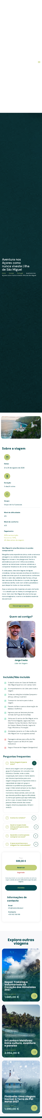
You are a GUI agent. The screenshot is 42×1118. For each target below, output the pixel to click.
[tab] (21, 763)
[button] (39, 62)
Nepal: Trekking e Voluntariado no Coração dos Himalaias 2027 (20, 985)
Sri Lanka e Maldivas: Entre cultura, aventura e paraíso (20, 1043)
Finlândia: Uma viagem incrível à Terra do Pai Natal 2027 (19, 1099)
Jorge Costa (21, 660)
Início (4, 273)
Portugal (20, 273)
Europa (11, 273)
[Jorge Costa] (21, 639)
